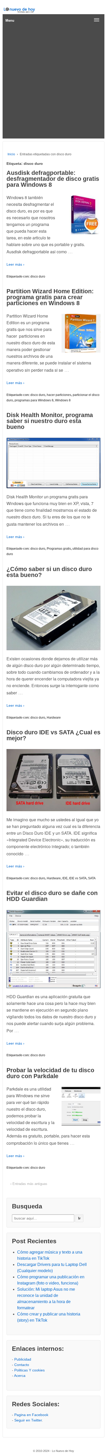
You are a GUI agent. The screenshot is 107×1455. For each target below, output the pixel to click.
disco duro (37, 276)
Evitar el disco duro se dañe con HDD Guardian (52, 896)
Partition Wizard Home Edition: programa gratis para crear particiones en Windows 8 (50, 297)
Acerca (19, 1375)
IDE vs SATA (77, 878)
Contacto (21, 1365)
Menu (9, 20)
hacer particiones (59, 395)
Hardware (54, 717)
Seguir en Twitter (28, 1420)
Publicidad (22, 1359)
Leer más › (15, 264)
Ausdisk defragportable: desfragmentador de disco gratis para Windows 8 (52, 178)
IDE (65, 878)
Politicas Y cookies (29, 1370)
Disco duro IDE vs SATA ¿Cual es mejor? (53, 735)
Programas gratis (59, 548)
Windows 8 (63, 400)
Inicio (11, 154)
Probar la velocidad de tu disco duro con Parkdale (50, 1073)
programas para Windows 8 (34, 400)
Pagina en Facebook (31, 1415)
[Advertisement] (53, 83)
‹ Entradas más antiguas (28, 1184)
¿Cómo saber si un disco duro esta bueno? (49, 572)
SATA (92, 878)
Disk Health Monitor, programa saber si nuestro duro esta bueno (49, 421)
